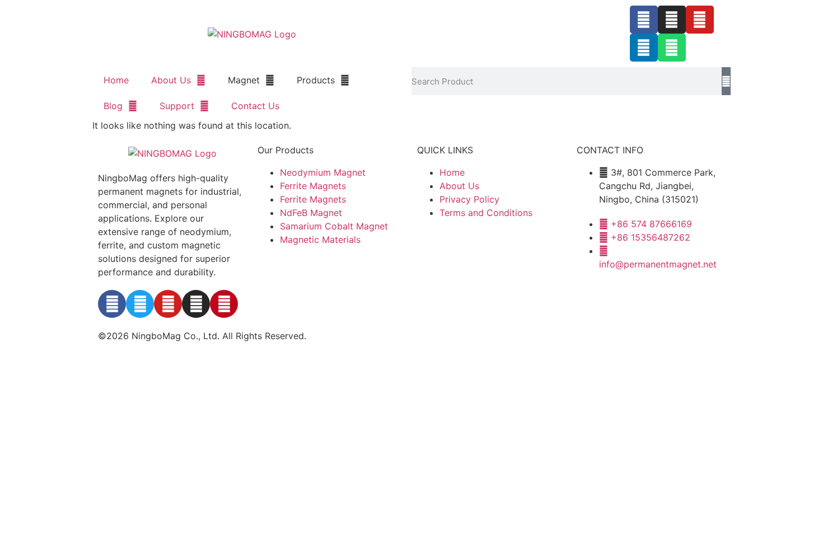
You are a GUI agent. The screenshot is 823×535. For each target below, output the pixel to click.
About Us (171, 80)
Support (177, 105)
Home (116, 80)
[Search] (726, 81)
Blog (113, 105)
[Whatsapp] (672, 48)
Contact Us (255, 105)
